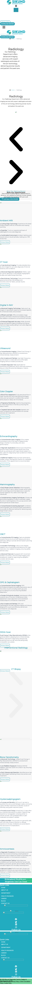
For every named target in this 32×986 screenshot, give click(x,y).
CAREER (3, 898)
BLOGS (3, 901)
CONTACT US (5, 903)
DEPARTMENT (5, 893)
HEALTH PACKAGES (7, 896)
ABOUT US (4, 890)
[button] (16, 6)
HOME (3, 887)
